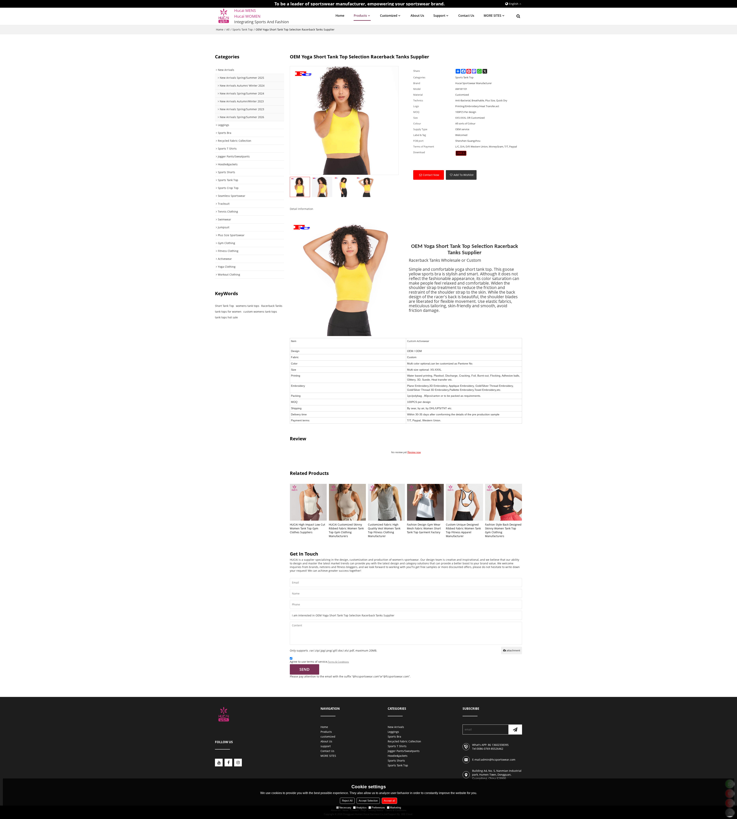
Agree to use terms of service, (319, 661)
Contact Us (466, 15)
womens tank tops (247, 306)
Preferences (378, 807)
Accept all (389, 800)
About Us (417, 15)
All (228, 29)
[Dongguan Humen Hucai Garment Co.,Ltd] (223, 16)
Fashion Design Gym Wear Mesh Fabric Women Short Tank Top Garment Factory (424, 528)
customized (388, 15)
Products (360, 15)
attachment (513, 650)
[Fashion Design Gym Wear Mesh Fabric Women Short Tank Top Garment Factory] (425, 502)
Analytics (361, 807)
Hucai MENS (245, 10)
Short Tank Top (224, 306)
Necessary (345, 807)
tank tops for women (228, 311)
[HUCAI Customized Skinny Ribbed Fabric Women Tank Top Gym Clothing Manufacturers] (347, 502)
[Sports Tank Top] (461, 153)
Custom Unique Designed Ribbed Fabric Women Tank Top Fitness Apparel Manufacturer (463, 530)
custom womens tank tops (260, 311)
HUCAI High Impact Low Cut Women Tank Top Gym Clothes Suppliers (307, 528)
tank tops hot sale (226, 317)
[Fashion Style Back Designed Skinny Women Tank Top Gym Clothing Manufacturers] (503, 502)
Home (339, 15)
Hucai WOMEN (247, 16)
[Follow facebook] (228, 762)
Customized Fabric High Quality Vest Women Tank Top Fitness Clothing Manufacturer (384, 530)
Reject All (347, 800)
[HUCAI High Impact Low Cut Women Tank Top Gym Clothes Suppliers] (308, 502)
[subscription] (515, 729)
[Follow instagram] (238, 762)
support (439, 15)
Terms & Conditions (338, 661)
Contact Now (431, 175)
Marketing (395, 807)
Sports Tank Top (242, 29)
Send (304, 669)
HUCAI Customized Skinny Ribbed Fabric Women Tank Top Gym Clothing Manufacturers (346, 530)
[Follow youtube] (219, 762)
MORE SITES (492, 15)
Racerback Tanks (271, 306)
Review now (414, 452)
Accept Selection (368, 800)
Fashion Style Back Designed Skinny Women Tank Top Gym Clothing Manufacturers (503, 530)
